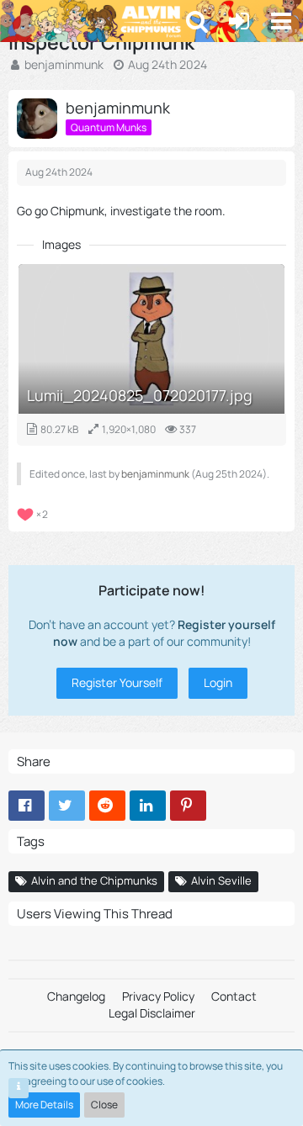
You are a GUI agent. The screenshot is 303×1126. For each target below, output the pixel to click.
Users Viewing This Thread (95, 913)
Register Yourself (117, 682)
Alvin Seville (221, 880)
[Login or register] (239, 21)
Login (218, 682)
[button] (281, 21)
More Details (44, 1104)
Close (104, 1104)
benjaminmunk (64, 64)
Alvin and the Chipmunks (94, 880)
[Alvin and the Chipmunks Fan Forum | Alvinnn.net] (30, 21)
